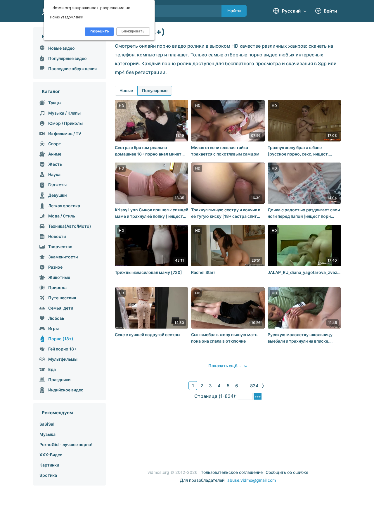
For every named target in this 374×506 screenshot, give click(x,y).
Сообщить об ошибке (287, 472)
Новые (126, 90)
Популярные (154, 90)
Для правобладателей (202, 480)
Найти (234, 10)
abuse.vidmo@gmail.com (251, 480)
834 (254, 385)
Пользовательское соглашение (231, 472)
